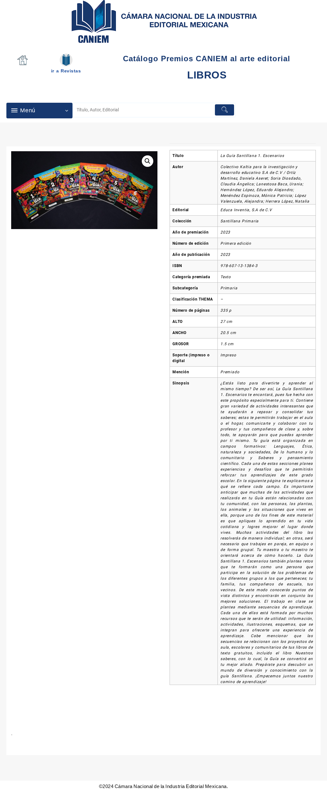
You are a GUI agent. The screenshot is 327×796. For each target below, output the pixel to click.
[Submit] (224, 109)
